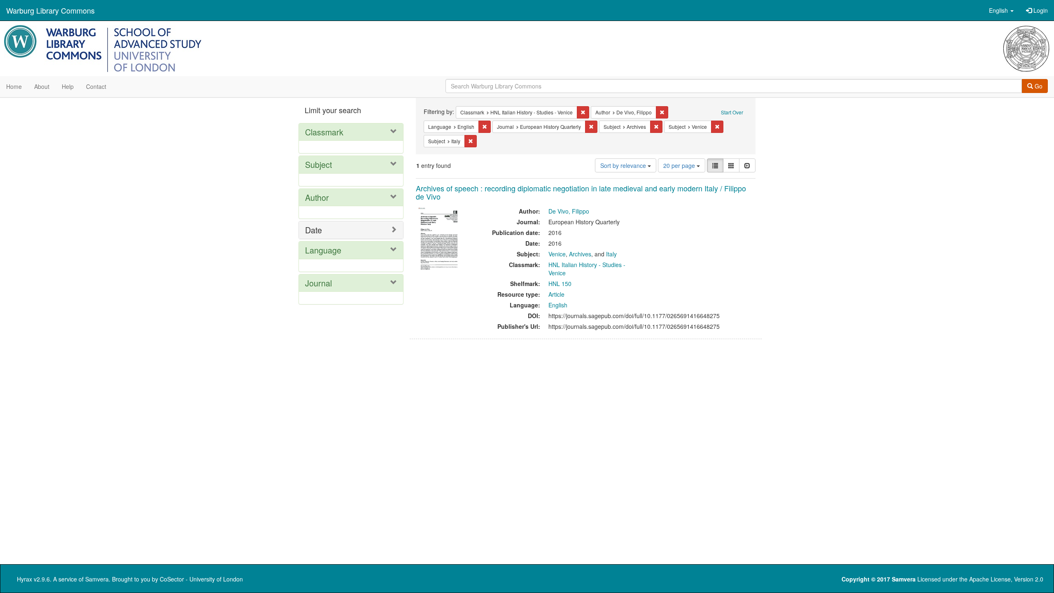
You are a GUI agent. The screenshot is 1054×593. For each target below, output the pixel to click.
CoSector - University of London (201, 579)
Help (68, 86)
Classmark (324, 132)
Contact (96, 86)
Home (14, 86)
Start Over (732, 112)
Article (556, 294)
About (41, 86)
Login (1040, 10)
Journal (318, 283)
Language (323, 250)
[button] (1001, 10)
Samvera (97, 579)
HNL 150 (559, 283)
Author (317, 197)
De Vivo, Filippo (568, 211)
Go (1037, 86)
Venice (557, 254)
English (557, 305)
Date (313, 230)
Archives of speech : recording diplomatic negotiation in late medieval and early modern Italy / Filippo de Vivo (581, 192)
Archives (580, 254)
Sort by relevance (624, 165)
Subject (318, 164)
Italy (611, 254)
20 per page (680, 165)
